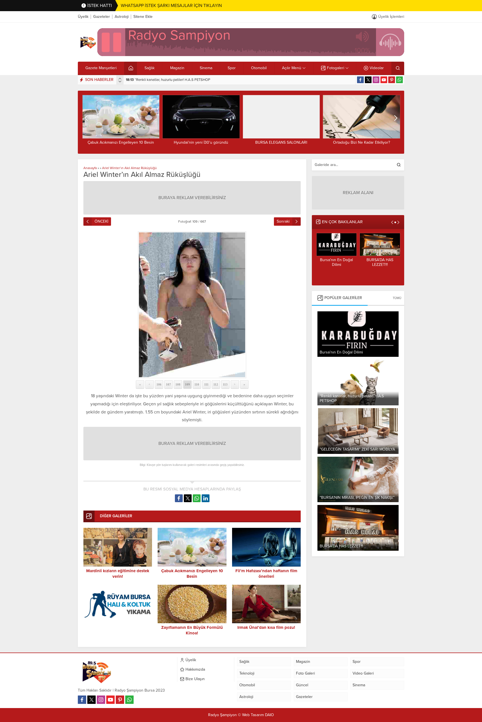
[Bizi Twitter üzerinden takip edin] (368, 79)
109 (187, 384)
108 (177, 384)
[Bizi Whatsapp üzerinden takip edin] (399, 79)
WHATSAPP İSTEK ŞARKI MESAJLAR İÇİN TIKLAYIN (171, 5)
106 (159, 384)
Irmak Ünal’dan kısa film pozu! (266, 627)
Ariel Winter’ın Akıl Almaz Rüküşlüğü (129, 168)
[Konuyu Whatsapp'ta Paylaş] (197, 498)
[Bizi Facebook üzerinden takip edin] (360, 79)
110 (196, 384)
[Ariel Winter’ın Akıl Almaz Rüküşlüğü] (192, 304)
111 (206, 384)
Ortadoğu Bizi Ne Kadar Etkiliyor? (361, 142)
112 (215, 384)
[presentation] (120, 78)
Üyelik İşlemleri (391, 16)
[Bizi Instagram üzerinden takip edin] (376, 79)
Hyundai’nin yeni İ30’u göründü (201, 142)
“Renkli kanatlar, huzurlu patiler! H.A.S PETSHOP (168, 80)
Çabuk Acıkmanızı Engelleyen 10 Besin (121, 142)
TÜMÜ (397, 298)
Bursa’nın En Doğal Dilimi (336, 262)
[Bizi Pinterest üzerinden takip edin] (391, 79)
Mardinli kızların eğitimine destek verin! (117, 573)
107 (168, 384)
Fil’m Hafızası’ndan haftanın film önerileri (266, 573)
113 (225, 384)
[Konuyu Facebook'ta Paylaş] (179, 498)
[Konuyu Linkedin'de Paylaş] (205, 498)
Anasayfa (90, 168)
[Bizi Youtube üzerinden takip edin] (383, 79)
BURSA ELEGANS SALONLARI (281, 142)
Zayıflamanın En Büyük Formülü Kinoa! (192, 630)
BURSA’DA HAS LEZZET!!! (380, 262)
